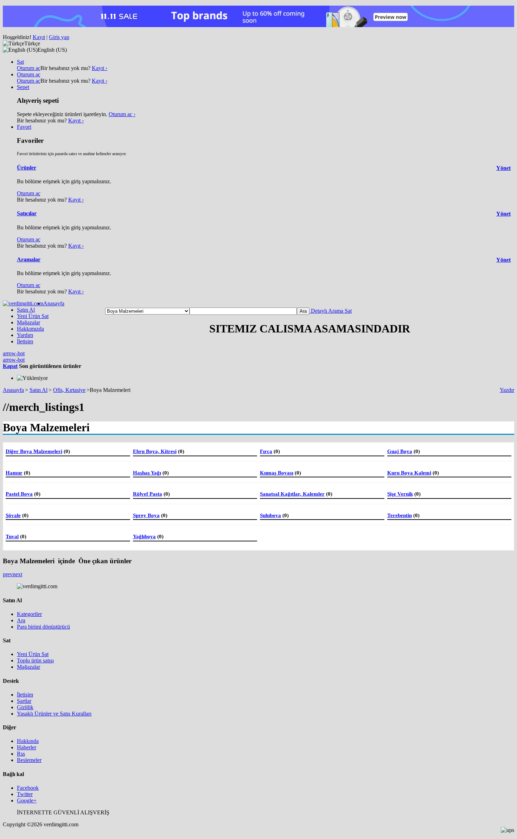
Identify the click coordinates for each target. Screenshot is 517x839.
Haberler (26, 747)
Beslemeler (29, 760)
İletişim (25, 341)
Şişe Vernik (400, 494)
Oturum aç (28, 68)
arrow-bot (14, 353)
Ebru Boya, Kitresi (155, 451)
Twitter (25, 794)
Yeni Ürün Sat (33, 316)
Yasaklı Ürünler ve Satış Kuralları (54, 714)
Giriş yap (59, 37)
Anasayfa (53, 303)
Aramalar (28, 259)
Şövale (13, 515)
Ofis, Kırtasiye (69, 390)
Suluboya (270, 515)
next (17, 574)
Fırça (266, 451)
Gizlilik (25, 707)
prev (8, 574)
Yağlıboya (144, 536)
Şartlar (24, 701)
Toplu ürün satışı (35, 660)
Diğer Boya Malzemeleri (34, 451)
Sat (347, 311)
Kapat (10, 366)
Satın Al (26, 310)
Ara (21, 620)
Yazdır (507, 390)
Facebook (28, 788)
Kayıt (39, 37)
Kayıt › (99, 68)
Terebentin (399, 515)
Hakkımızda (30, 329)
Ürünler (26, 168)
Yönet (503, 168)
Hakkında (28, 741)
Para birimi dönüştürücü (43, 627)
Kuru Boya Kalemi (409, 473)
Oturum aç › (122, 114)
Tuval (12, 536)
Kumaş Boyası (276, 473)
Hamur (14, 473)
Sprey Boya (146, 515)
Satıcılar (27, 213)
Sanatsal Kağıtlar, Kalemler (292, 494)
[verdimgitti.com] (23, 303)
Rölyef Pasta (147, 494)
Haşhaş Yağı (147, 473)
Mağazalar (28, 322)
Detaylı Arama (326, 311)
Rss (21, 754)
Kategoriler (29, 614)
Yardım (25, 335)
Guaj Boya (399, 451)
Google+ (27, 800)
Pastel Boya (19, 494)
